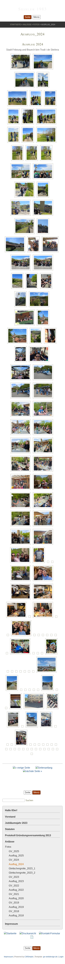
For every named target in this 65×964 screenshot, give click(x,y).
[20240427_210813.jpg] (22, 636)
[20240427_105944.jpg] (21, 69)
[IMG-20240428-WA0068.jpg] (24, 750)
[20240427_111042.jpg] (25, 87)
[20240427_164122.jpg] (21, 435)
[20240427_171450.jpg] (21, 471)
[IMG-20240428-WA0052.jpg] (44, 745)
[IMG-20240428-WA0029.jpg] (48, 690)
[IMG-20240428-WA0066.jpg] (15, 750)
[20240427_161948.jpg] (21, 398)
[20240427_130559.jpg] (44, 234)
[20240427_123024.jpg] (44, 197)
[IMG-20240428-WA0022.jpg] (26, 690)
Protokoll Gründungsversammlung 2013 (28, 835)
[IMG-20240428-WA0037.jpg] (53, 709)
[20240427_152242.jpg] (40, 362)
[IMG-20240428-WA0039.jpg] (14, 727)
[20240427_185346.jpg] (53, 563)
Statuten (10, 829)
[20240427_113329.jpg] (37, 106)
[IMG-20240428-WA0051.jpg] (40, 745)
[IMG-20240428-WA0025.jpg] (34, 690)
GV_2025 (14, 851)
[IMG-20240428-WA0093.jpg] (53, 750)
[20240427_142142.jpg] (34, 252)
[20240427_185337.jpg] (49, 563)
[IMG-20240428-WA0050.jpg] (35, 745)
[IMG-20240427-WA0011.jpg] (34, 654)
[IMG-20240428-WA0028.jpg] (39, 690)
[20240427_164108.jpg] (21, 416)
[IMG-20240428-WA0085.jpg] (45, 750)
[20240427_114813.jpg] (32, 161)
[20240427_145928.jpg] (25, 325)
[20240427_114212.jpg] (29, 142)
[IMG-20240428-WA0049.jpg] (31, 745)
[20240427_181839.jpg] (39, 563)
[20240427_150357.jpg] (37, 343)
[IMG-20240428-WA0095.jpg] (32, 755)
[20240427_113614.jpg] (47, 124)
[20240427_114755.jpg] (47, 142)
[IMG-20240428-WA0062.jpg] (11, 750)
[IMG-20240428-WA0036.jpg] (35, 709)
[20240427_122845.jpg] (44, 179)
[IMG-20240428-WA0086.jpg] (49, 750)
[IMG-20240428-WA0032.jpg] (7, 709)
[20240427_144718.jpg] (32, 288)
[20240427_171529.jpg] (44, 489)
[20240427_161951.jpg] (44, 398)
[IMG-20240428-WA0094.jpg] (58, 750)
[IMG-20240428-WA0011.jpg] (13, 672)
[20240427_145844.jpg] (40, 307)
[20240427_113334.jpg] (51, 106)
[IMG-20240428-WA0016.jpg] (30, 672)
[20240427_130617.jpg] (16, 252)
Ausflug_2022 (16, 890)
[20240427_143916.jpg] (18, 288)
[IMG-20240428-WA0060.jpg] (56, 745)
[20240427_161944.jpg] (44, 380)
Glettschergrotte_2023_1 (22, 868)
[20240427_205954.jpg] (21, 599)
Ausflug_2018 (16, 915)
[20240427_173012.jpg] (44, 526)
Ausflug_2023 (16, 881)
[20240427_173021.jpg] (21, 544)
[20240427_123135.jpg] (25, 234)
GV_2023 (14, 877)
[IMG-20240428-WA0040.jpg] (23, 727)
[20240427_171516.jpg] (21, 489)
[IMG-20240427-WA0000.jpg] (39, 636)
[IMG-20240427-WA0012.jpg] (38, 654)
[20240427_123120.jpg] (44, 215)
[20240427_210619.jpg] (30, 617)
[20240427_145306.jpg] (47, 288)
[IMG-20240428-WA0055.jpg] (52, 745)
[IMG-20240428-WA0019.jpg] (13, 690)
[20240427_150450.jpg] (51, 343)
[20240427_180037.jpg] (21, 563)
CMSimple (29, 957)
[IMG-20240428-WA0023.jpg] (30, 690)
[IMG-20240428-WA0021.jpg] (22, 690)
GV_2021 (14, 894)
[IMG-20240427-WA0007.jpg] (56, 636)
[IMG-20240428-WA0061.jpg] (7, 750)
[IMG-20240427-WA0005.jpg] (48, 636)
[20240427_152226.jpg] (21, 362)
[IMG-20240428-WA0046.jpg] (22, 745)
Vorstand (10, 816)
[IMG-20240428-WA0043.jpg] (56, 727)
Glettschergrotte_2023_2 (22, 872)
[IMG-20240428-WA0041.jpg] (32, 727)
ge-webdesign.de (50, 957)
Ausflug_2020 (16, 898)
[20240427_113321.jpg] (18, 106)
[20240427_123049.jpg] (21, 215)
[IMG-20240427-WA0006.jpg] (52, 636)
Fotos (36, 25)
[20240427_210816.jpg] (35, 636)
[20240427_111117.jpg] (44, 87)
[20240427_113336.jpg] (14, 124)
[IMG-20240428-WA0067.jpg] (20, 750)
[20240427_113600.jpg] (29, 124)
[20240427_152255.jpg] (21, 380)
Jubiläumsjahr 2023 (16, 823)
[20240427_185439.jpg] (44, 581)
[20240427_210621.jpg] (44, 617)
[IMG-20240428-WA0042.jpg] (47, 727)
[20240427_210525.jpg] (44, 599)
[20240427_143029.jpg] (21, 270)
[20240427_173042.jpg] (44, 544)
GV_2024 (14, 860)
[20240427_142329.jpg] (51, 252)
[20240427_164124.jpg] (44, 435)
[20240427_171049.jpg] (44, 453)
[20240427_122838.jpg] (21, 179)
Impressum (11, 924)
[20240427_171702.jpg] (21, 508)
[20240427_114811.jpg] (18, 161)
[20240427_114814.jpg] (47, 161)
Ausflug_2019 (16, 907)
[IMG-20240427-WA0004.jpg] (44, 636)
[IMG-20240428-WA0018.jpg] (47, 672)
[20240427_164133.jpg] (21, 453)
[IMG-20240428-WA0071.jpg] (32, 750)
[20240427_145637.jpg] (21, 307)
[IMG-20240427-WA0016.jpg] (8, 672)
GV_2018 (14, 911)
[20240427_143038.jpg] (44, 270)
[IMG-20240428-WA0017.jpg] (34, 672)
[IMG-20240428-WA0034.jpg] (16, 709)
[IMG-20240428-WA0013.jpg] (17, 672)
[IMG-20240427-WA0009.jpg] (8, 654)
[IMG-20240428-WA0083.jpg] (41, 750)
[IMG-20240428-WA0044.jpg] (8, 745)
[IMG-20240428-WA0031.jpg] (57, 690)
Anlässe (27, 25)
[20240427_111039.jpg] (44, 69)
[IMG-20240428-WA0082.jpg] (37, 750)
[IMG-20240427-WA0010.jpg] (21, 654)
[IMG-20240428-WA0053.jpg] (48, 745)
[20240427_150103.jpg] (44, 325)
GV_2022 (14, 885)
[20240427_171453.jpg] (44, 471)
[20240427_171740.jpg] (44, 508)
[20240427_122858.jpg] (25, 197)
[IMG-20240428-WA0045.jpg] (12, 745)
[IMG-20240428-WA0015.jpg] (25, 672)
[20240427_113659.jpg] (14, 142)
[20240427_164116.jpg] (44, 416)
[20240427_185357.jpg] (21, 581)
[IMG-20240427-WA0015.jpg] (52, 654)
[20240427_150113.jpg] (18, 343)
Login (61, 957)
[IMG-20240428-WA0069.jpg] (28, 750)
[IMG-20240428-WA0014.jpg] (21, 672)
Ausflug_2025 (16, 855)
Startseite (15, 25)
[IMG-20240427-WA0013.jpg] (43, 654)
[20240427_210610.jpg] (17, 617)
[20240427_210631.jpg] (57, 617)
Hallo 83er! (11, 810)
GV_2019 (14, 902)
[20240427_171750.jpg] (21, 526)
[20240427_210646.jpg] (8, 636)
